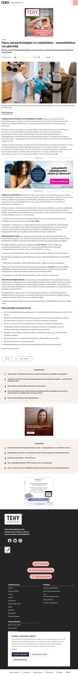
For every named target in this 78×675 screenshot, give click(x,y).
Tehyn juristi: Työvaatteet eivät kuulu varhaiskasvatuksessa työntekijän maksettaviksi (37, 374)
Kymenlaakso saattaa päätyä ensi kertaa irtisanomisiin (27, 386)
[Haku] (70, 3)
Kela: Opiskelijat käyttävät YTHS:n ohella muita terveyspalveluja (30, 463)
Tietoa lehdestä (14, 621)
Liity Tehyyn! (24, 359)
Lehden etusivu (14, 584)
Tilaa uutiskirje (43, 564)
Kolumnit (11, 610)
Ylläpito (68, 672)
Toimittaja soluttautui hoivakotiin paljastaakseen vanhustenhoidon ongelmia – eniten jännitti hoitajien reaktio (40, 380)
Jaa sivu (48, 57)
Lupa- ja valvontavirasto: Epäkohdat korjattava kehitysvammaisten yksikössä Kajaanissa (38, 468)
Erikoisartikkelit (13, 591)
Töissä (10, 594)
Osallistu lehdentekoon (43, 577)
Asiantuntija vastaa (14, 604)
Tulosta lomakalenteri (50, 603)
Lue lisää (14, 649)
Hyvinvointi (12, 601)
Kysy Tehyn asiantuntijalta (51, 591)
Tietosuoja (26, 672)
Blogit (10, 607)
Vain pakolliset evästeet (39, 654)
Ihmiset (10, 597)
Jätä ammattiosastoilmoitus (51, 595)
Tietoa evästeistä (14, 672)
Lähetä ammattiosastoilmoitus (42, 570)
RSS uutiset (49, 672)
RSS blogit (60, 672)
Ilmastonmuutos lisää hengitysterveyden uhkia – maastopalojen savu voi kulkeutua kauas (39, 448)
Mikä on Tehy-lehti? (14, 625)
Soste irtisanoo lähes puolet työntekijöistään (23, 398)
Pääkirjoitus (12, 613)
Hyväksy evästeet (20, 654)
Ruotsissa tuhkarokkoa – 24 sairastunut (21, 458)
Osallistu (46, 584)
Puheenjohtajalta (14, 616)
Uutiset (10, 588)
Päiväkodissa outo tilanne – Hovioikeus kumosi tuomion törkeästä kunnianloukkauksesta (38, 453)
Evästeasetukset (20, 660)
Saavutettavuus (38, 672)
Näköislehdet (12, 628)
